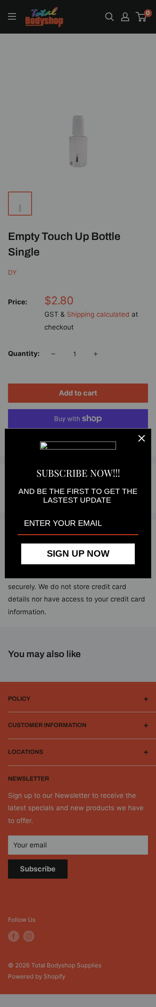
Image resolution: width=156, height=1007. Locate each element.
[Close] (141, 438)
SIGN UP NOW (78, 553)
